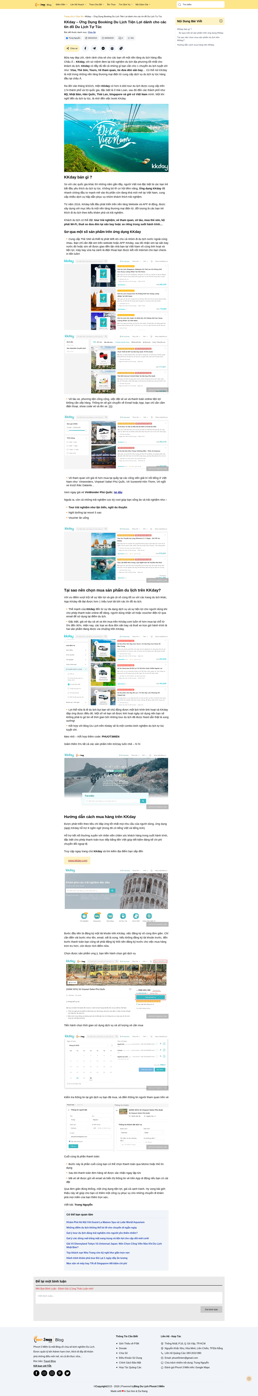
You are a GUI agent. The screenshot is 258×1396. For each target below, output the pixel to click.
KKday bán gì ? (184, 29)
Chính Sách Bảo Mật (130, 1362)
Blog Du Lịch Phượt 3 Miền (149, 1386)
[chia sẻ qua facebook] (85, 48)
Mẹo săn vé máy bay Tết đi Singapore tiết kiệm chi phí (96, 1263)
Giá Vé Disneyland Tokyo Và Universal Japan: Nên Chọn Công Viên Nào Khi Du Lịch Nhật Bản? (114, 1245)
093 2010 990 (194, 1353)
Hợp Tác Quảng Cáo (130, 1367)
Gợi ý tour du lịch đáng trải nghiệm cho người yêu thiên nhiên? (102, 1233)
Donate (123, 1348)
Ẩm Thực (111, 4)
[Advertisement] (44, 59)
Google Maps (202, 1367)
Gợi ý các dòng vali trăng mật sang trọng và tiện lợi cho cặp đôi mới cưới (107, 1238)
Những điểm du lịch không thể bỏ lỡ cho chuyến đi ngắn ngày (101, 1227)
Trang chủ (69, 16)
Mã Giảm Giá (142, 4)
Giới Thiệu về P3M (129, 1343)
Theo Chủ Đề (95, 4)
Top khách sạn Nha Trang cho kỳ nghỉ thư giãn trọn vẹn (98, 1252)
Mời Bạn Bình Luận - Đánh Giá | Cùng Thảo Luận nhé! (64, 1288)
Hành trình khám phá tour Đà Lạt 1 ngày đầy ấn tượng (97, 1258)
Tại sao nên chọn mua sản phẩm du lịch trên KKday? (198, 38)
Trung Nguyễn (201, 1362)
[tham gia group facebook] (112, 48)
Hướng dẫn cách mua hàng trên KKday (195, 45)
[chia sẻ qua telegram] (94, 48)
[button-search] (179, 4)
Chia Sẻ (79, 16)
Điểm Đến (60, 4)
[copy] (121, 48)
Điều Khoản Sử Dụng (130, 1358)
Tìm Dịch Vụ (124, 4)
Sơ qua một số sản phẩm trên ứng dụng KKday (201, 33)
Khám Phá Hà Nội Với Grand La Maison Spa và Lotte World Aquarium (105, 1222)
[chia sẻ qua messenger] (103, 48)
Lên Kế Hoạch (77, 4)
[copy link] (121, 48)
